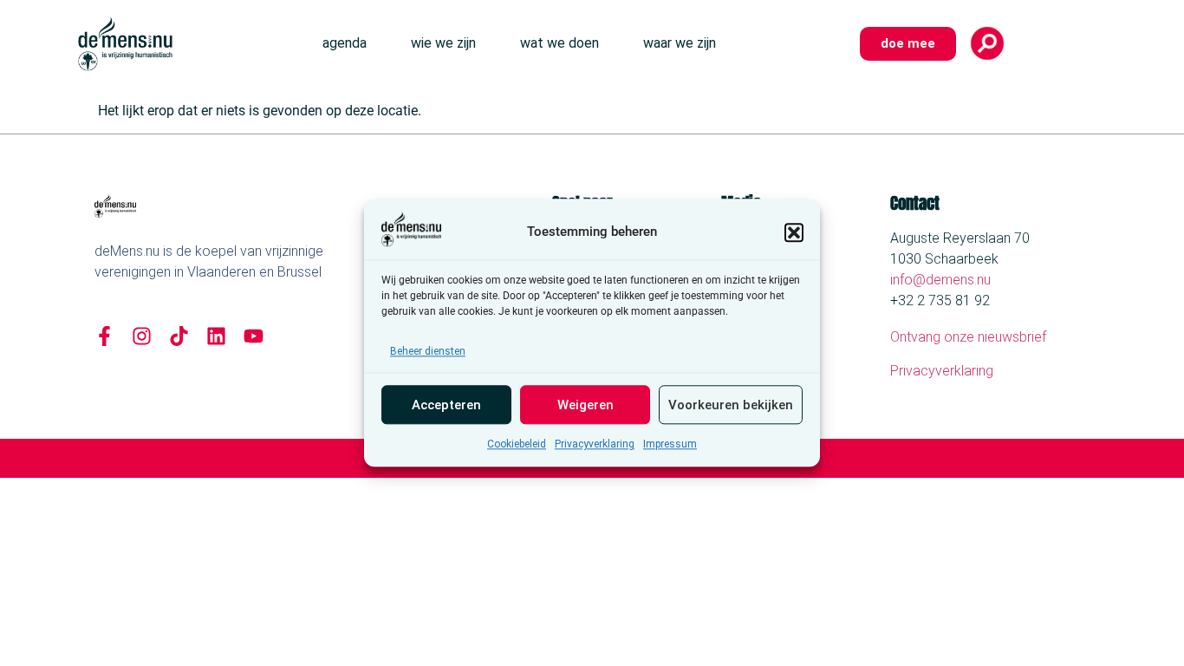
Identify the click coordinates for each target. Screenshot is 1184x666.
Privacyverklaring (594, 445)
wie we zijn (443, 43)
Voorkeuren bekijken (730, 405)
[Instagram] (142, 336)
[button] (794, 232)
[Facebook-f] (104, 336)
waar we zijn (679, 43)
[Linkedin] (216, 336)
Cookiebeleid (516, 445)
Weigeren (585, 405)
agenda (344, 43)
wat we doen (559, 43)
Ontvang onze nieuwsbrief (968, 337)
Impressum (670, 445)
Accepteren (446, 405)
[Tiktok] (179, 336)
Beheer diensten (427, 352)
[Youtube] (253, 336)
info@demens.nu (940, 279)
